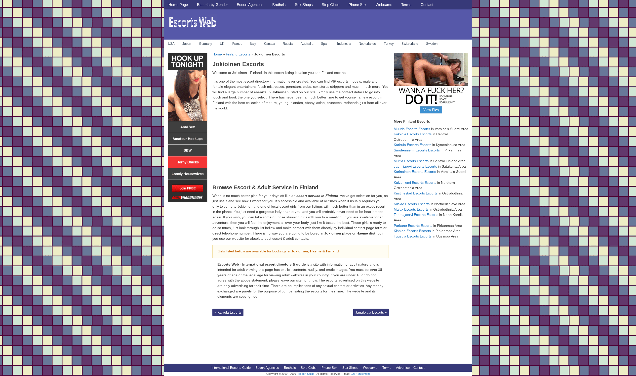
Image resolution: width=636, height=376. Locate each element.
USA (171, 44)
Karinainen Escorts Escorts (415, 172)
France (237, 44)
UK (222, 44)
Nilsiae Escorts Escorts (412, 204)
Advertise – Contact (410, 368)
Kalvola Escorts (227, 312)
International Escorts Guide (231, 368)
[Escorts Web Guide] (192, 29)
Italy (253, 44)
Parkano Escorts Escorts (413, 226)
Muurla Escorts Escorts (412, 129)
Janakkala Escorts (371, 312)
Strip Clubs (331, 4)
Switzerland (409, 44)
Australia (307, 44)
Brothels (279, 4)
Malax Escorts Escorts (411, 209)
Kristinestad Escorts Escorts (415, 193)
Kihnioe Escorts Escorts (412, 231)
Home (217, 54)
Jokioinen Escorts (238, 64)
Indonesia (344, 44)
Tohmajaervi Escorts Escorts (416, 215)
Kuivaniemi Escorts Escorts (415, 183)
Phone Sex (357, 4)
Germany (205, 44)
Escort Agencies (250, 4)
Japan (186, 44)
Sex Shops (304, 4)
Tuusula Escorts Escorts (413, 236)
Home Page (178, 4)
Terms (406, 4)
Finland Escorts (238, 54)
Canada (269, 44)
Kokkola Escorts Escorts (413, 134)
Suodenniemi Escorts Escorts (417, 150)
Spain (325, 44)
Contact (427, 4)
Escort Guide (306, 373)
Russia (288, 44)
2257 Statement (360, 373)
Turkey (389, 44)
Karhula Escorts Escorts (412, 145)
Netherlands (367, 44)
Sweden (431, 44)
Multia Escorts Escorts (411, 161)
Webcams (384, 4)
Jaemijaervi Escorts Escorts (415, 166)
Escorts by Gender (212, 4)
